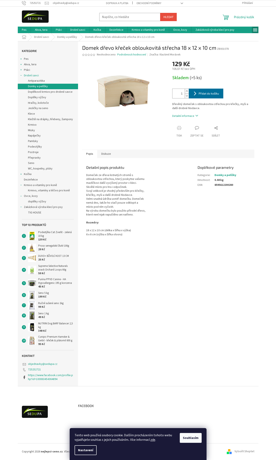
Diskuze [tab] (106, 154)
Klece (31, 114)
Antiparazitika (36, 81)
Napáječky (34, 136)
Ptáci (27, 70)
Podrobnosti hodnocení (131, 55)
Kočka (27, 174)
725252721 (34, 370)
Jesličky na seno (38, 108)
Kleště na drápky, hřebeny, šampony (50, 119)
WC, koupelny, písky (40, 169)
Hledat (168, 17)
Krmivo (32, 125)
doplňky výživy (37, 202)
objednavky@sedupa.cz (42, 364)
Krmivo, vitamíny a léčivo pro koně (49, 190)
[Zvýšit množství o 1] (187, 91)
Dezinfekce (31, 180)
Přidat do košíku (209, 93)
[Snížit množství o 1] (187, 96)
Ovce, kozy (31, 196)
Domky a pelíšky (38, 86)
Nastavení (85, 450)
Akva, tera (30, 64)
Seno (31, 163)
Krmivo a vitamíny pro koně (40, 185)
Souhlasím (191, 438)
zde (152, 439)
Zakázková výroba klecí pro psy (43, 207)
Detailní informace (183, 116)
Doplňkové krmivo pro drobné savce (50, 92)
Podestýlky (35, 147)
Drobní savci (31, 75)
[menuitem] (24, 30)
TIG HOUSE (34, 213)
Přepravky (34, 158)
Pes (26, 59)
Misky (31, 130)
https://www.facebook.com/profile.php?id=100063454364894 (50, 377)
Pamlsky (33, 141)
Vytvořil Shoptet (244, 452)
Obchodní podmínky (148, 3)
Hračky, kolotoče (38, 103)
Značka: (165, 55)
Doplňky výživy (37, 97)
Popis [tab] (89, 154)
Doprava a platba (117, 3)
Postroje (33, 152)
